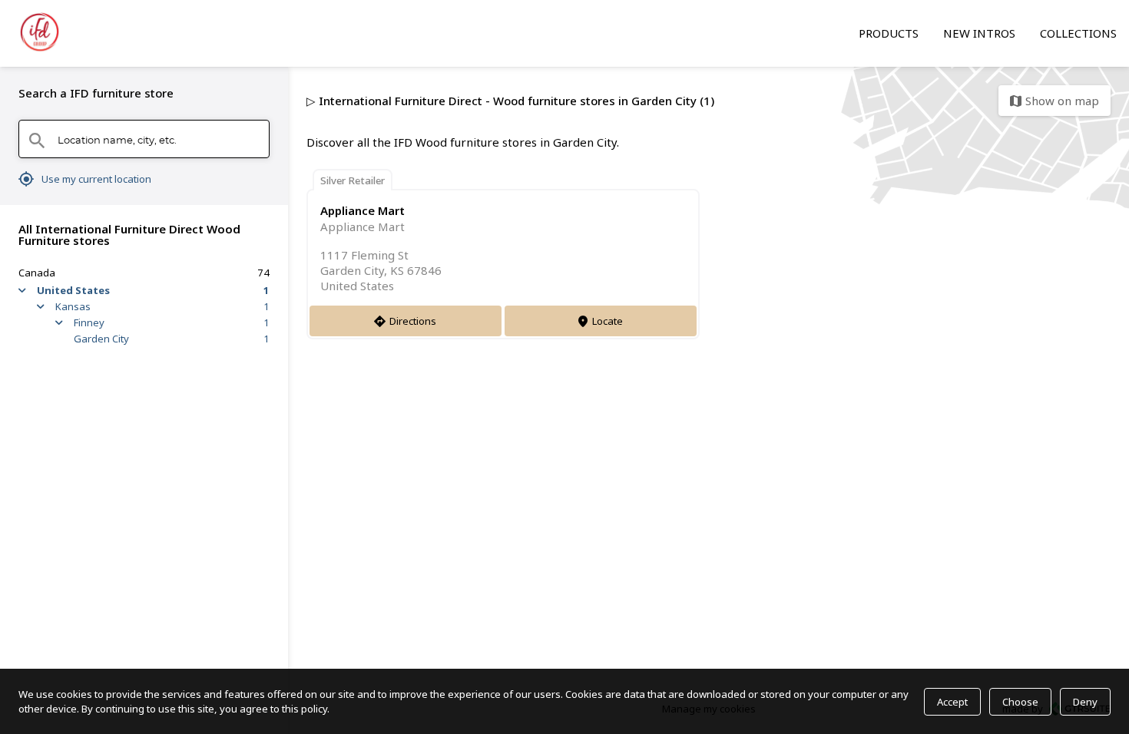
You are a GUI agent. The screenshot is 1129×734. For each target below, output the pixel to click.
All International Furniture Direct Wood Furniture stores (129, 234)
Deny (1085, 702)
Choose (1020, 702)
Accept (952, 702)
